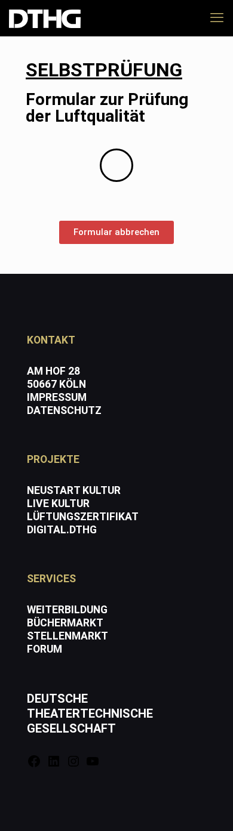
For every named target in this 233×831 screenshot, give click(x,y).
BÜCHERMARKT (65, 623)
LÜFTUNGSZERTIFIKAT (83, 517)
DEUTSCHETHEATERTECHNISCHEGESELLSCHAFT (90, 713)
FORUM (44, 649)
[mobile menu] (217, 18)
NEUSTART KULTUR (74, 490)
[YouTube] (92, 765)
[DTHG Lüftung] (45, 18)
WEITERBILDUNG (67, 610)
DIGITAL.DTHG (62, 530)
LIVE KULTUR (58, 503)
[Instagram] (73, 765)
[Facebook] (34, 765)
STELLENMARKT (67, 636)
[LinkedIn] (54, 765)
